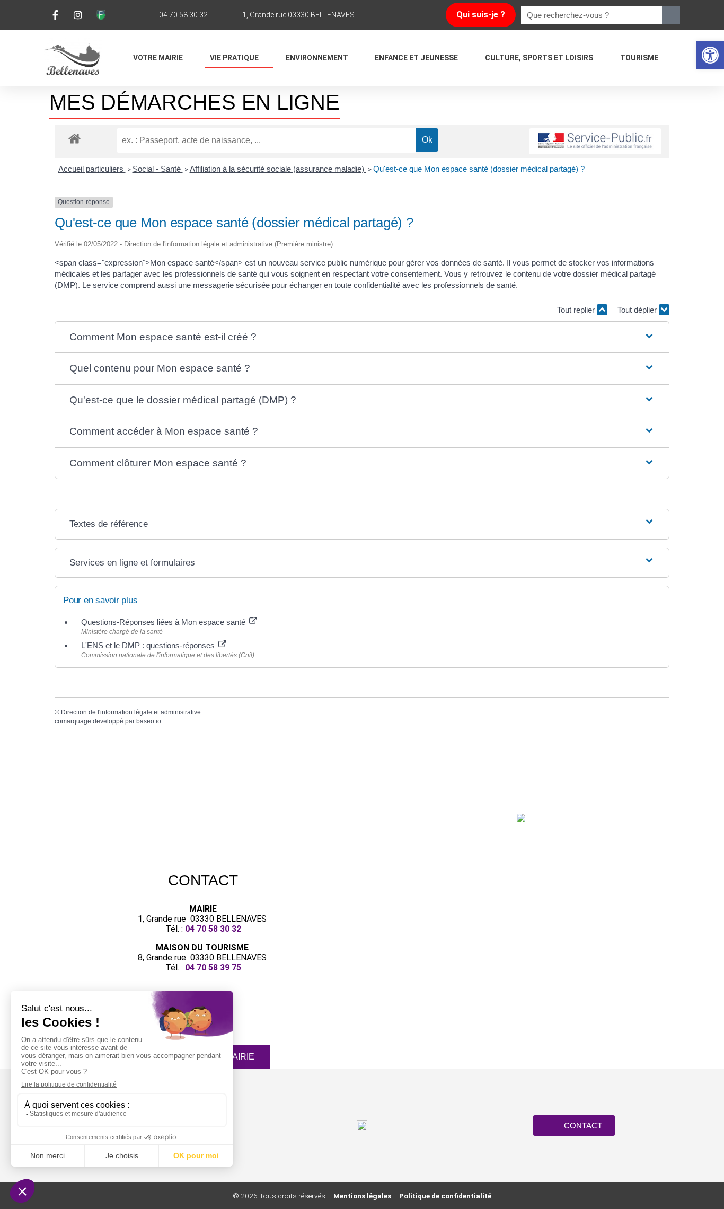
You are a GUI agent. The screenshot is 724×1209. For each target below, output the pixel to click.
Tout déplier (638, 309)
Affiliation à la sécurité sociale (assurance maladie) (278, 168)
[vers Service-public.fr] (595, 141)
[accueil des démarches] (74, 138)
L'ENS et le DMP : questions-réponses (149, 645)
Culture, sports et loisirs (539, 58)
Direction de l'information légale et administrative (131, 712)
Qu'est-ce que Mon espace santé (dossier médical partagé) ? (479, 168)
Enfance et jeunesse (416, 58)
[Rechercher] (671, 15)
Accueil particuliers (92, 168)
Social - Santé (158, 168)
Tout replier (577, 309)
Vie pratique (234, 58)
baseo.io (148, 721)
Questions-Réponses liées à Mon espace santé (164, 621)
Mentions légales (362, 1196)
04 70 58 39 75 (213, 968)
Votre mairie (158, 58)
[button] (710, 55)
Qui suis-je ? (480, 15)
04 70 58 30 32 (213, 929)
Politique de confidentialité (445, 1196)
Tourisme (639, 58)
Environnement (317, 58)
